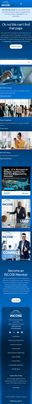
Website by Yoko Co (16, 401)
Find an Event (4, 128)
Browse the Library (5, 96)
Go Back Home (16, 46)
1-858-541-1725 (16, 326)
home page (8, 41)
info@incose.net (16, 328)
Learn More (16, 387)
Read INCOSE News (6, 158)
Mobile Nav (21, 4)
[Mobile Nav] (21, 3)
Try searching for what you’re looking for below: (14, 59)
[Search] (29, 62)
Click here (19, 14)
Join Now (16, 300)
